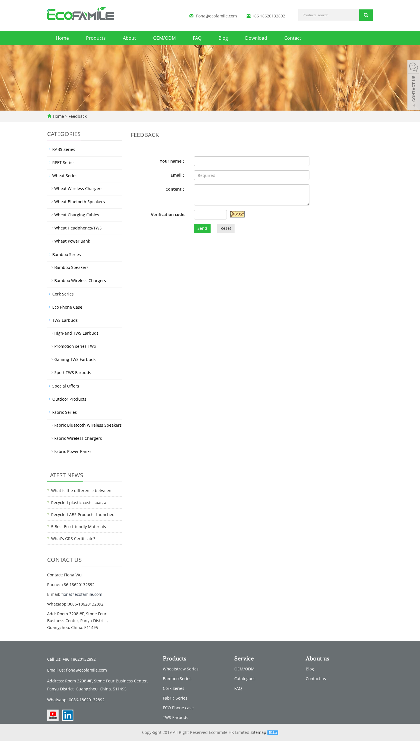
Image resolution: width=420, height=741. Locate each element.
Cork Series (63, 294)
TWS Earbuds (65, 320)
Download (256, 38)
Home (62, 38)
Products (96, 38)
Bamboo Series (66, 254)
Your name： (172, 161)
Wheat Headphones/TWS (78, 228)
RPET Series (63, 162)
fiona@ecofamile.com (216, 16)
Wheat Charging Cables (76, 214)
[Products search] (366, 15)
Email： (178, 175)
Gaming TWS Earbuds (75, 359)
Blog (223, 38)
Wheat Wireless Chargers (78, 188)
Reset (226, 228)
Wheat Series (64, 175)
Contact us (316, 678)
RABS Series (63, 149)
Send (202, 228)
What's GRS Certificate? (73, 538)
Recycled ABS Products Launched (83, 514)
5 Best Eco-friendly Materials (78, 526)
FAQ (197, 38)
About (129, 38)
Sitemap (258, 732)
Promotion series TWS (75, 346)
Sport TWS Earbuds (72, 372)
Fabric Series (64, 412)
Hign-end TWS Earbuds (76, 333)
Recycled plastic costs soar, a (78, 502)
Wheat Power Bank (72, 241)
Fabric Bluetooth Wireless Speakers (88, 425)
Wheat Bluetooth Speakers (79, 201)
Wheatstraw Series (181, 669)
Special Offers (65, 386)
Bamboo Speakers (71, 267)
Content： (175, 189)
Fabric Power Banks (72, 451)
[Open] (413, 85)
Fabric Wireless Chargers (78, 438)
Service (244, 659)
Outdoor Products (69, 399)
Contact (292, 38)
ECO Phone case (178, 707)
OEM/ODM (164, 38)
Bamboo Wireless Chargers (80, 280)
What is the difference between (81, 490)
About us (317, 659)
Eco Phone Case (67, 307)
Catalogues (244, 678)
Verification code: (168, 214)
